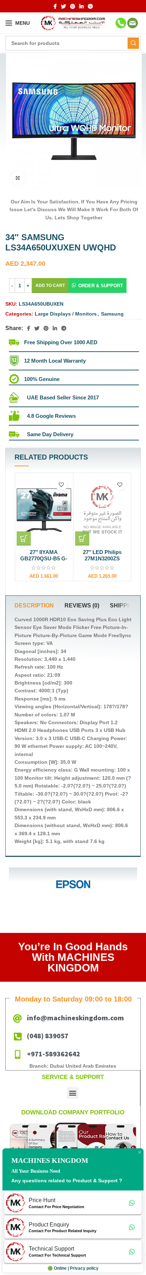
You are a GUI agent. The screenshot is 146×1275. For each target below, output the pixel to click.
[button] (97, 285)
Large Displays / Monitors (66, 314)
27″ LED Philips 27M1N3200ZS (43, 555)
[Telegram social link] (90, 6)
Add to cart (50, 285)
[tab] (34, 605)
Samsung (112, 314)
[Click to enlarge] (18, 178)
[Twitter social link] (63, 6)
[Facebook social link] (55, 6)
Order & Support (100, 285)
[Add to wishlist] (61, 484)
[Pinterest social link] (72, 6)
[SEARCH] (133, 43)
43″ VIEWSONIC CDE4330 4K (102, 555)
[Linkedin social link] (81, 6)
